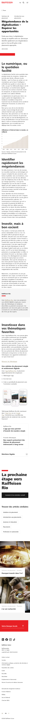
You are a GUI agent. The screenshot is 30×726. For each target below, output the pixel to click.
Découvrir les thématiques (9, 361)
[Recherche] (23, 2)
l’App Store (8, 413)
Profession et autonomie (10, 532)
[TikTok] (14, 639)
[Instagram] (10, 639)
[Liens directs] (20, 2)
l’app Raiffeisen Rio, (11, 371)
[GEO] (23, 626)
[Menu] (27, 2)
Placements (6, 527)
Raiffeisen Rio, (9, 300)
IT (8, 713)
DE (2, 713)
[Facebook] (6, 639)
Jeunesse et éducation (10, 522)
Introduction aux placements (12, 517)
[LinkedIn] (3, 639)
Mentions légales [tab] (8, 454)
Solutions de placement (10, 512)
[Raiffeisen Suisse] (7, 2)
